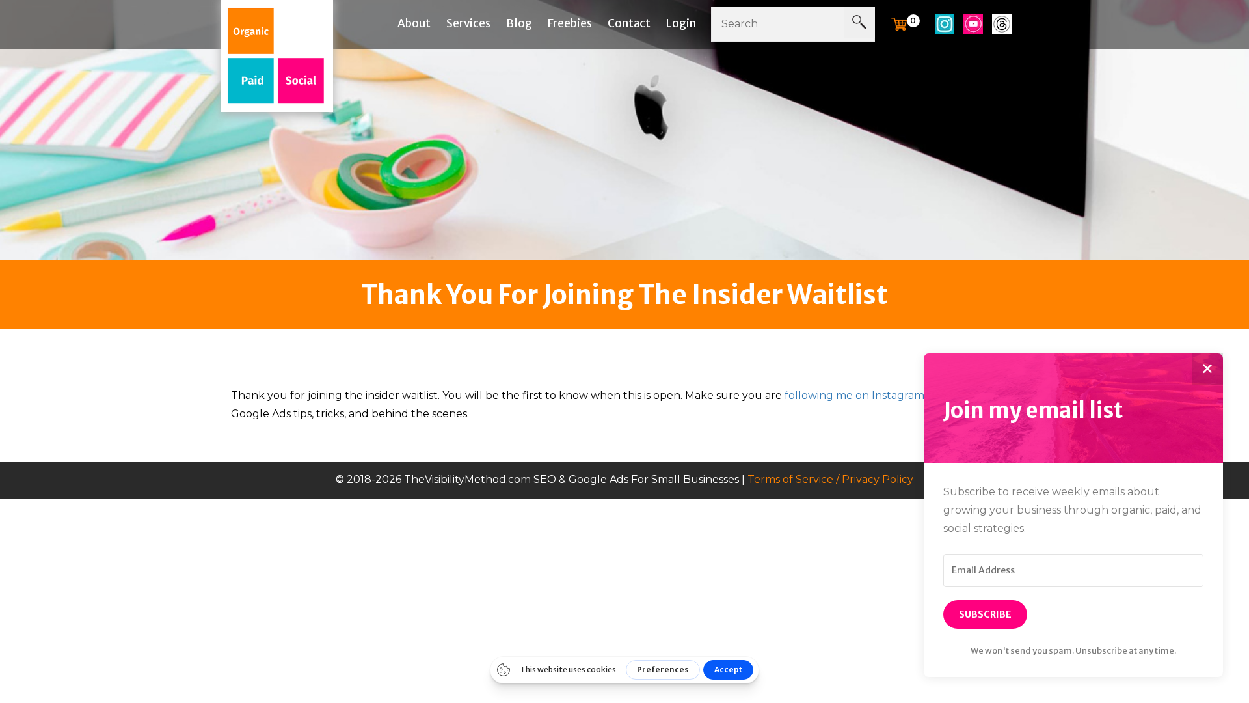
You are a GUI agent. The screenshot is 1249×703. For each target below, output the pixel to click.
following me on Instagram (854, 395)
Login (681, 23)
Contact (629, 23)
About (414, 23)
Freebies (570, 23)
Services (468, 23)
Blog (519, 23)
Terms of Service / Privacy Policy (830, 479)
